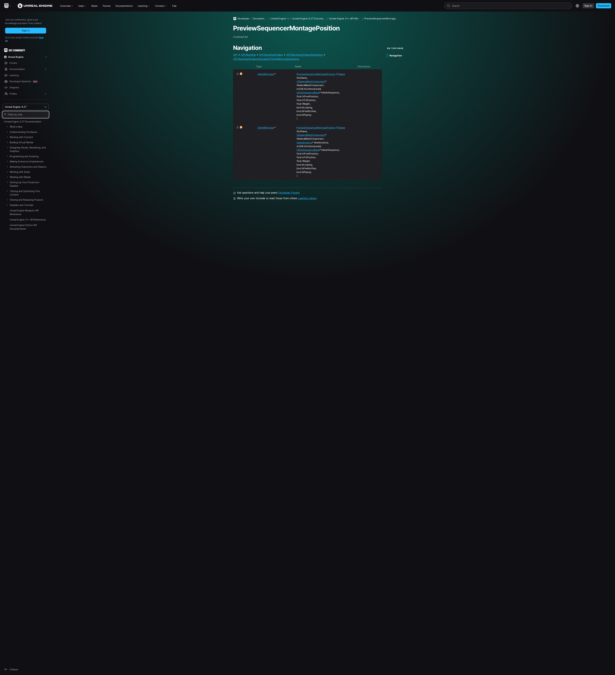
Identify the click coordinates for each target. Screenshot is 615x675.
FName (341, 74)
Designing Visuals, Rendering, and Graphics (28, 149)
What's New (16, 126)
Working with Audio (20, 172)
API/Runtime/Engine (271, 54)
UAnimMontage (266, 74)
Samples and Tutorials (21, 205)
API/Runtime (248, 54)
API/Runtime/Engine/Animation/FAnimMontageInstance (266, 59)
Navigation (396, 55)
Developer (244, 18)
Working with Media (20, 177)
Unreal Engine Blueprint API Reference (24, 212)
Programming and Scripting (24, 156)
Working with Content (21, 137)
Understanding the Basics (23, 132)
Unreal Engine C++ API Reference (28, 219)
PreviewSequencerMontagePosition (316, 74)
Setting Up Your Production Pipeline (24, 184)
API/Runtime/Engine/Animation (304, 54)
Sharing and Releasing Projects (26, 199)
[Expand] (7, 126)
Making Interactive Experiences (27, 161)
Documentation (260, 18)
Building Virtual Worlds (21, 142)
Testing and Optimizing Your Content (25, 193)
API (235, 54)
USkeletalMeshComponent (311, 81)
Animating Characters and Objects (28, 166)
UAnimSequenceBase (308, 92)
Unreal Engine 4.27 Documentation (22, 121)
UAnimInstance (304, 142)
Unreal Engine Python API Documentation (23, 227)
